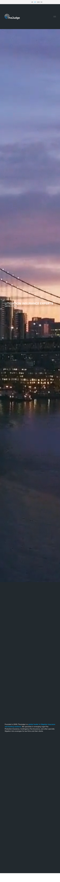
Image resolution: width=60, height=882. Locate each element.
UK (32, 2)
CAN (38, 2)
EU (41, 2)
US (35, 2)
